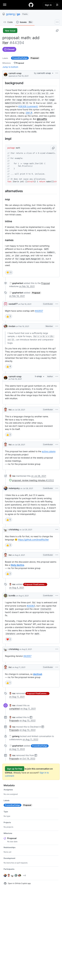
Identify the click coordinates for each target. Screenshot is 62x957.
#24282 (30, 605)
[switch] (9, 272)
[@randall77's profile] (5, 304)
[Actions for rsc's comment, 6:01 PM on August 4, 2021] (57, 555)
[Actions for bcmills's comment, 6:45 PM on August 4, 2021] (57, 595)
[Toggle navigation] (4, 4)
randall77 (13, 304)
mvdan (12, 326)
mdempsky (14, 488)
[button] (53, 148)
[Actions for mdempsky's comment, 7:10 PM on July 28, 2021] (57, 488)
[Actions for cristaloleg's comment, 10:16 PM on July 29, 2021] (57, 529)
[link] (16, 283)
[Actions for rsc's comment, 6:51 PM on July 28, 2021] (57, 444)
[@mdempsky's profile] (5, 488)
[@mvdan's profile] (5, 326)
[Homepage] (31, 4)
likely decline (17, 565)
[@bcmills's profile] (5, 595)
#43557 (39, 311)
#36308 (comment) (28, 106)
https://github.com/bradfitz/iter (33, 539)
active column (49, 451)
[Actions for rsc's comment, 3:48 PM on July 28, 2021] (57, 409)
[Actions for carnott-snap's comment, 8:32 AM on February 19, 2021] (57, 376)
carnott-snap (15, 73)
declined (37, 674)
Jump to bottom (10, 67)
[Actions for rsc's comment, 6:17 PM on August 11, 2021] (57, 667)
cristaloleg (14, 529)
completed (14, 708)
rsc (10, 409)
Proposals (14, 720)
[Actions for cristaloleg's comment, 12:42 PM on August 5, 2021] (57, 649)
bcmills (12, 595)
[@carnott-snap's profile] (5, 74)
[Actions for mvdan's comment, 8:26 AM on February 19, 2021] (57, 326)
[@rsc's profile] (5, 409)
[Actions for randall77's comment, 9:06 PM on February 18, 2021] (57, 304)
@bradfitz (42, 119)
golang (10, 14)
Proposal (45, 283)
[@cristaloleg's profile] (5, 529)
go (18, 14)
